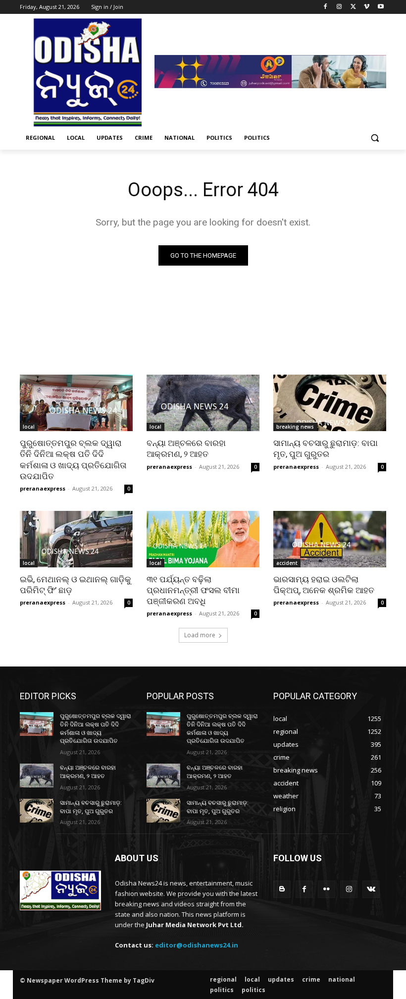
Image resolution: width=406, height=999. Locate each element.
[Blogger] (282, 889)
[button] (374, 138)
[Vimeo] (366, 7)
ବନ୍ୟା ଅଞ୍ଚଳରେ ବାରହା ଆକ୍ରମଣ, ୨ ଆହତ (186, 448)
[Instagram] (339, 7)
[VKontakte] (371, 889)
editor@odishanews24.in (196, 945)
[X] (353, 7)
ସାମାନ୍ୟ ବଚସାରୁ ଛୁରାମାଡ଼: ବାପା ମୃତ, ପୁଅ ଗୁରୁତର (325, 448)
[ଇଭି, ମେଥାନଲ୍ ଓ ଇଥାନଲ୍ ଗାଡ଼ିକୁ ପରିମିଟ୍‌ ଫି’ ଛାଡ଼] (76, 539)
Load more (199, 635)
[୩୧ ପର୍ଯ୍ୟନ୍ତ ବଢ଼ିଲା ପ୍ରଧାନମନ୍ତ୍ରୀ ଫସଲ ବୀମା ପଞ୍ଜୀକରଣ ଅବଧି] (203, 539)
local (29, 426)
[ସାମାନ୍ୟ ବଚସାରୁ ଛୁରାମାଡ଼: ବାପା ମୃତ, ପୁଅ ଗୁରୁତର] (329, 403)
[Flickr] (326, 889)
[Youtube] (380, 7)
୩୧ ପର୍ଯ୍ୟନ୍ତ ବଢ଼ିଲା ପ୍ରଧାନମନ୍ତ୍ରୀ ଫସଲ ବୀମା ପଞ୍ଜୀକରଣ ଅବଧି (193, 590)
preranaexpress (42, 488)
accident (287, 562)
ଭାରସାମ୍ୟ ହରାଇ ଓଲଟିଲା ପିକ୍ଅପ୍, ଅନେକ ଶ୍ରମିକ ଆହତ (323, 584)
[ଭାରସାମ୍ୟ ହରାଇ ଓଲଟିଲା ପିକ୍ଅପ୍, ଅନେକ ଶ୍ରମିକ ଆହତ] (329, 539)
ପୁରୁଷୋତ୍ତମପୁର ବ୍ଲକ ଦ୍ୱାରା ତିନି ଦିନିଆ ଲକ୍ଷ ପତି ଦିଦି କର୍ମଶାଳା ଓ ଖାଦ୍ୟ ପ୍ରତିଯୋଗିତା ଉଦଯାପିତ (73, 459)
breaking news (295, 426)
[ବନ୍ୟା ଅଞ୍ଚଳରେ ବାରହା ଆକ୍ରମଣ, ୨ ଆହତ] (203, 403)
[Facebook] (325, 7)
